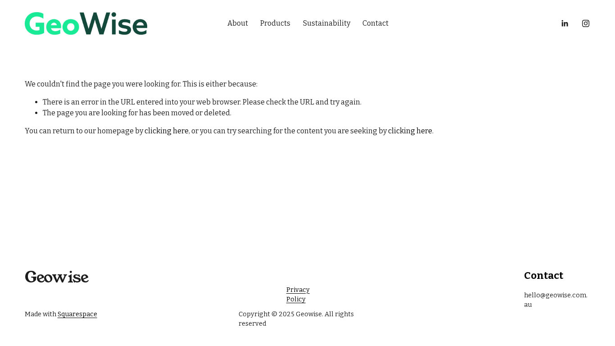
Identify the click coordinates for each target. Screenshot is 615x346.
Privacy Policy (298, 295)
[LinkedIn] (564, 23)
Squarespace (77, 314)
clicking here (167, 131)
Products (275, 23)
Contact (375, 23)
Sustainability (326, 23)
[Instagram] (585, 23)
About (237, 23)
